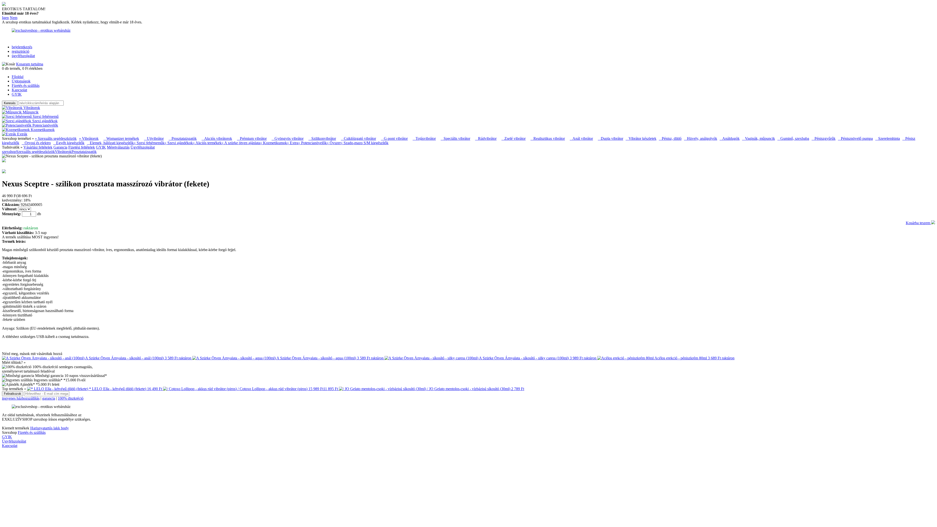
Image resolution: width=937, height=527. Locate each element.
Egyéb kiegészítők (68, 143)
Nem (13, 18)
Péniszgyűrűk (823, 138)
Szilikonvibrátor (322, 138)
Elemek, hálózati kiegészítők (110, 143)
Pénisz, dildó (670, 138)
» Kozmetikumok (273, 143)
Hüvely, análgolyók (700, 138)
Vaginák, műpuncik (758, 138)
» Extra (292, 143)
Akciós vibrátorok (217, 138)
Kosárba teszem (918, 223)
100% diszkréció (70, 398)
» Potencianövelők (312, 143)
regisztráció (20, 51)
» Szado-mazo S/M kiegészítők (364, 143)
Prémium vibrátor (252, 138)
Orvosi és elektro (36, 143)
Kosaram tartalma (29, 64)
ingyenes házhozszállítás (21, 398)
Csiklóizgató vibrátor (358, 138)
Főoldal (17, 77)
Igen (5, 18)
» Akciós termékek (207, 143)
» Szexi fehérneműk (149, 143)
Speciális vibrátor (455, 138)
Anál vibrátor (581, 138)
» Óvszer (334, 143)
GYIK (17, 94)
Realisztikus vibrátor (547, 138)
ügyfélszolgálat (23, 56)
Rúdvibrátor (486, 138)
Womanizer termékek (121, 138)
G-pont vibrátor (394, 138)
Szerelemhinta (887, 138)
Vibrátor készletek (641, 138)
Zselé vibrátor (513, 138)
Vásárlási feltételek (37, 147)
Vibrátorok (63, 152)
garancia (48, 398)
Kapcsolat (19, 90)
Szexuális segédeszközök (35, 152)
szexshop (9, 152)
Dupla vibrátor (610, 138)
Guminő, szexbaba (793, 138)
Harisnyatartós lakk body (49, 428)
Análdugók (730, 138)
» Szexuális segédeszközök (56, 138)
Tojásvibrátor (424, 138)
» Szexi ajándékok (178, 143)
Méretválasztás (118, 147)
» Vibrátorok (89, 138)
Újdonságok (21, 81)
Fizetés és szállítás (26, 85)
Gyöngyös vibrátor (288, 138)
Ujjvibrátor (154, 138)
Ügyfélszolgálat (143, 147)
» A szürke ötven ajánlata (241, 143)
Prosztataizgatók (183, 138)
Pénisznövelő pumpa (855, 138)
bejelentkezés (22, 47)
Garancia (60, 147)
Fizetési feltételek (81, 147)
